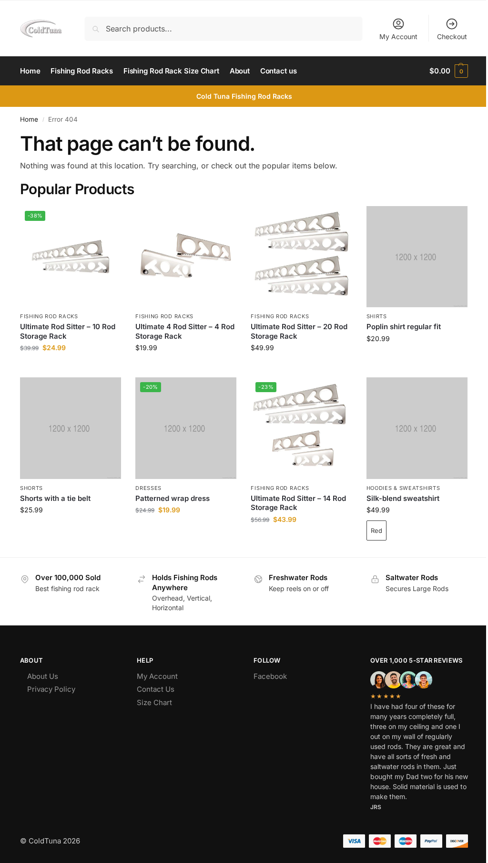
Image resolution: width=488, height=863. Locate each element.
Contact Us (155, 689)
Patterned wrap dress (172, 498)
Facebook (270, 676)
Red (376, 530)
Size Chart (154, 702)
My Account (398, 36)
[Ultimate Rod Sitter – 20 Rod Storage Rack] (301, 256)
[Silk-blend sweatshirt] (417, 427)
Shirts (376, 316)
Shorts (31, 488)
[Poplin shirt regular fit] (417, 256)
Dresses (148, 488)
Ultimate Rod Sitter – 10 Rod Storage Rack (67, 331)
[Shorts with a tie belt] (70, 427)
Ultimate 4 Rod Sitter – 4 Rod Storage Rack (184, 331)
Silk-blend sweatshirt (402, 498)
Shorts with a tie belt (55, 498)
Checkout (452, 36)
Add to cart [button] (70, 368)
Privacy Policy (51, 689)
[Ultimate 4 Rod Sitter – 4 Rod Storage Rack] (185, 256)
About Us (42, 676)
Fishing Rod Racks (49, 316)
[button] (448, 71)
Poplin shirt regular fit (403, 326)
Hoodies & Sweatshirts (403, 488)
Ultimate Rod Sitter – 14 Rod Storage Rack (298, 503)
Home (29, 119)
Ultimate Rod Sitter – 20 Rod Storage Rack (299, 331)
